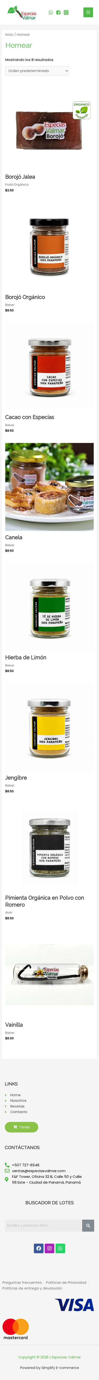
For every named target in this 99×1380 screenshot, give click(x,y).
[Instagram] (49, 1248)
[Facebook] (38, 1248)
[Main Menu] (88, 12)
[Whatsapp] (60, 1248)
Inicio (9, 34)
